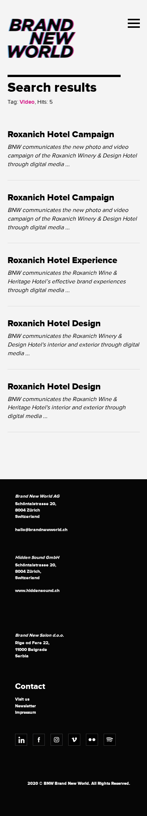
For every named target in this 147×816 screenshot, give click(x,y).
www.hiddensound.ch (37, 590)
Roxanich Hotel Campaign (61, 134)
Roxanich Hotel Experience (62, 260)
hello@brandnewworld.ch (41, 530)
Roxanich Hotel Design (54, 323)
